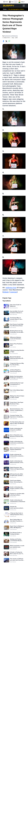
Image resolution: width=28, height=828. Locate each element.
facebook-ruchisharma (11, 36)
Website (6, 292)
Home (5, 9)
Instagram (13, 292)
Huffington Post (11, 287)
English (15, 1)
